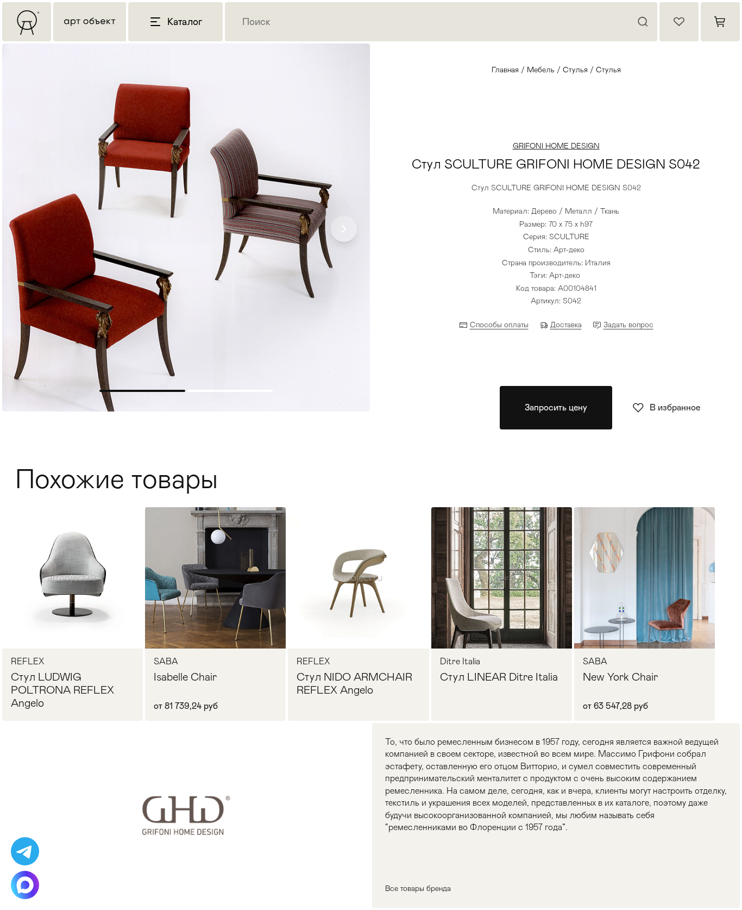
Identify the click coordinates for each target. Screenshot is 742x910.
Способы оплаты (499, 324)
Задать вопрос (628, 324)
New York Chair (620, 676)
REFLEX (27, 661)
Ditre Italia (460, 661)
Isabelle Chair (185, 676)
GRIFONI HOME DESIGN (556, 146)
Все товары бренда (418, 888)
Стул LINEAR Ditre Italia (499, 676)
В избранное (675, 407)
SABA (166, 661)
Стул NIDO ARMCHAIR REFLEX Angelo (354, 683)
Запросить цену (556, 407)
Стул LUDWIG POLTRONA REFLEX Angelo (62, 689)
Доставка (566, 324)
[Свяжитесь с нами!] (25, 851)
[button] (344, 229)
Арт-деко (564, 275)
